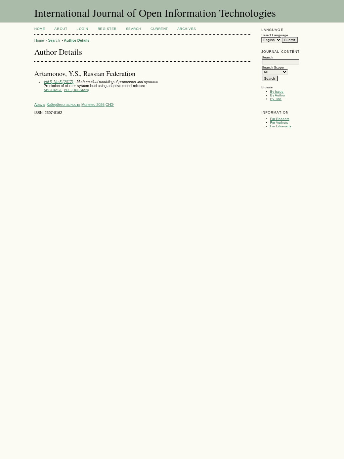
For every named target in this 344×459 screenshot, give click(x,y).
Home (39, 29)
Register (107, 29)
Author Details (76, 40)
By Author (277, 95)
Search (133, 29)
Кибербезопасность (63, 104)
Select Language (274, 35)
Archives (186, 29)
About (60, 29)
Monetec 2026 (92, 104)
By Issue (277, 91)
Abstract (53, 90)
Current (159, 29)
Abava (39, 104)
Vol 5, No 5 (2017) (58, 82)
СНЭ (109, 104)
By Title (276, 99)
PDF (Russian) (76, 90)
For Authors (279, 122)
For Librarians (280, 126)
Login (82, 29)
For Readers (279, 119)
